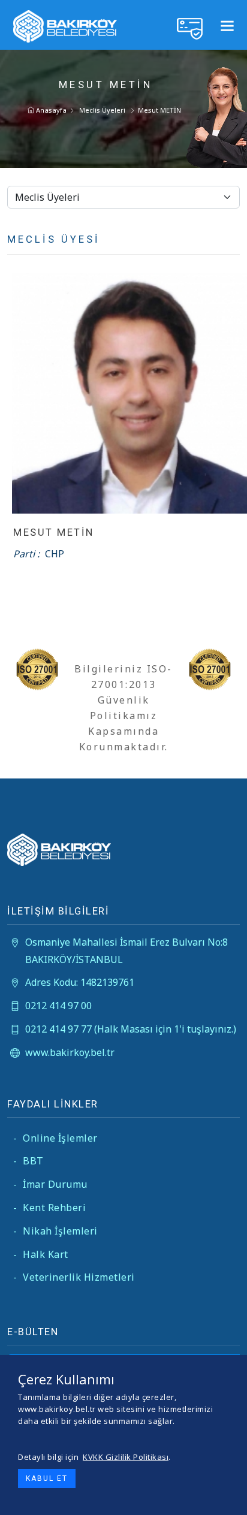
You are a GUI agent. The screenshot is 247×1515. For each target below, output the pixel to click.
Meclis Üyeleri (102, 109)
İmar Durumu (50, 1184)
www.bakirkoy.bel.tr (70, 1052)
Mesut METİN (159, 109)
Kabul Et (47, 1478)
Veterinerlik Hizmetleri (74, 1277)
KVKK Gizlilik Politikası (125, 1456)
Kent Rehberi (49, 1207)
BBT (28, 1160)
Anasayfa (50, 109)
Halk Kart (40, 1254)
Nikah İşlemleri (55, 1231)
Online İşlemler (55, 1138)
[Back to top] (228, 1496)
